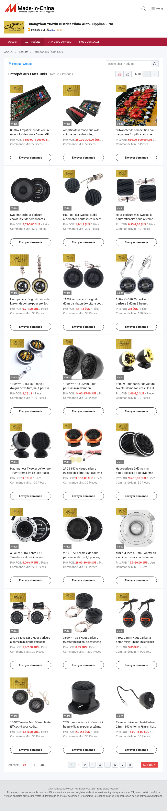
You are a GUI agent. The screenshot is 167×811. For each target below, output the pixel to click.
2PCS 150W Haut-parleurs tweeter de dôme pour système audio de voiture (82, 473)
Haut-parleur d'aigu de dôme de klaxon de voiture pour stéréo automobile (29, 303)
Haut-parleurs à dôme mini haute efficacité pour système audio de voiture (134, 473)
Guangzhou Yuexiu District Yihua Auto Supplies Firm (70, 24)
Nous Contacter (89, 41)
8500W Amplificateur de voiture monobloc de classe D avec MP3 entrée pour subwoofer (30, 134)
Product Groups (22, 64)
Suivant (148, 765)
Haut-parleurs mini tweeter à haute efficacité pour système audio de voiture (134, 219)
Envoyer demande (30, 157)
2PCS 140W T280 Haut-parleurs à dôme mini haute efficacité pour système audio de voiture (30, 642)
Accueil (12, 41)
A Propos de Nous (59, 41)
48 (42, 765)
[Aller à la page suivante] (154, 74)
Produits (35, 41)
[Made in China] (29, 8)
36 (33, 765)
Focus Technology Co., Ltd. (81, 788)
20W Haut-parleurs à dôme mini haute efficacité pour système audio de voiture (83, 726)
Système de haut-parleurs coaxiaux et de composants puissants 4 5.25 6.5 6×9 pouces (30, 219)
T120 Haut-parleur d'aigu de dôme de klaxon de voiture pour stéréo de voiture (82, 303)
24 (24, 765)
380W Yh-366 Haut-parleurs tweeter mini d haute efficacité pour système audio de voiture (82, 642)
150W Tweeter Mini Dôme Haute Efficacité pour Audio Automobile (30, 726)
